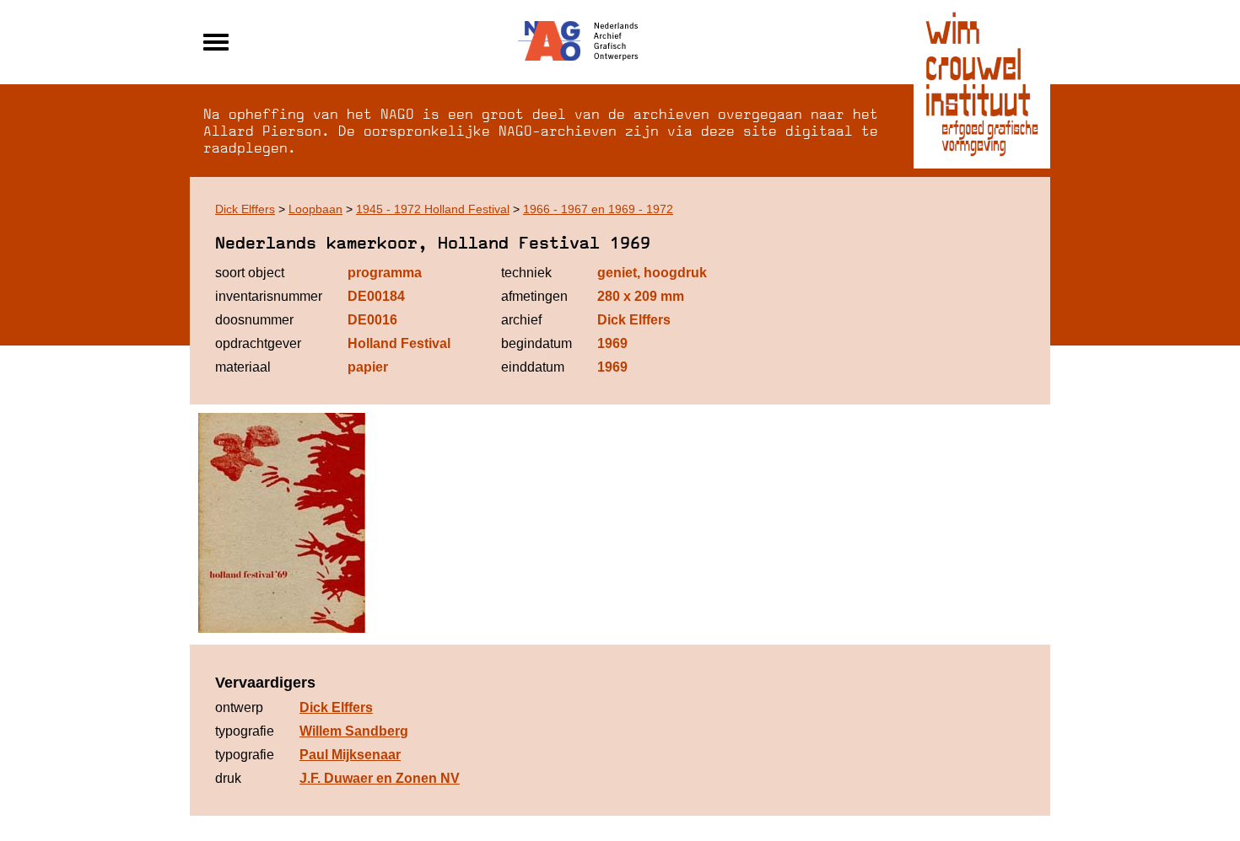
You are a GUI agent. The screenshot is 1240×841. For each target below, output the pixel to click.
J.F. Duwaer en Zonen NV (379, 778)
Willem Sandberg (353, 731)
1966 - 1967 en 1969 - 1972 (598, 209)
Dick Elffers (245, 209)
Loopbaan (315, 209)
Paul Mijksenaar (350, 754)
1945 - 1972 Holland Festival (432, 209)
